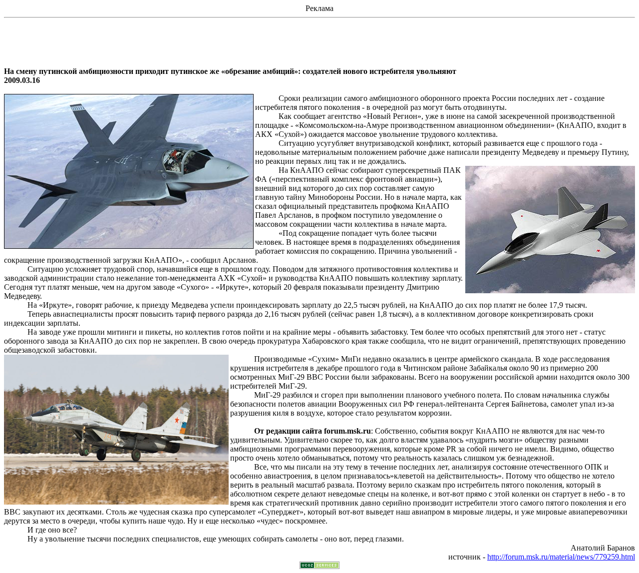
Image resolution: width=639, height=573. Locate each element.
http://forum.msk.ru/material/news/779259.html (561, 557)
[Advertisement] (319, 44)
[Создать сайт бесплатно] (319, 566)
